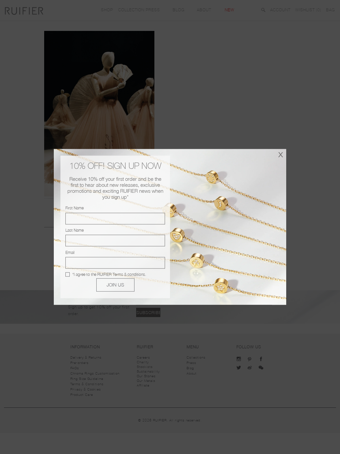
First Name (74, 208)
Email (69, 252)
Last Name (74, 230)
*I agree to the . (109, 274)
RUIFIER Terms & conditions (121, 274)
